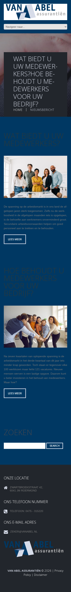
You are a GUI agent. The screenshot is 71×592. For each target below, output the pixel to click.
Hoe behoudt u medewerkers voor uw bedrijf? (34, 281)
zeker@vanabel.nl (23, 531)
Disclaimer (40, 575)
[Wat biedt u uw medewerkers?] (35, 177)
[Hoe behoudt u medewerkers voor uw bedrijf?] (35, 327)
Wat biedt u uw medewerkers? (34, 139)
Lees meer (15, 239)
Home (17, 110)
